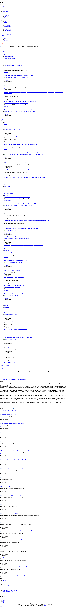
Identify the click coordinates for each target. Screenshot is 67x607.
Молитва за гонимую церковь (8, 37)
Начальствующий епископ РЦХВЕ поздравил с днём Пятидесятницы (14, 548)
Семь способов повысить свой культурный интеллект (14, 354)
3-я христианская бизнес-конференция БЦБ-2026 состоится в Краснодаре (18, 136)
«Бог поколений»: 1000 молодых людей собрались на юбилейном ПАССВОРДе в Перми (21, 228)
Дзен (3, 602)
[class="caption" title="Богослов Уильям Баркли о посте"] (9, 322)
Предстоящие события (5, 7)
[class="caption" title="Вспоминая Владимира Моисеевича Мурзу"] (11, 314)
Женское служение (7, 28)
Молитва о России (7, 36)
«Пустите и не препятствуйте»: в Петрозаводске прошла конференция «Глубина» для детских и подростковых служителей (24, 575)
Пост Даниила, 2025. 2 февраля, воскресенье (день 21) (14, 268)
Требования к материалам (6, 592)
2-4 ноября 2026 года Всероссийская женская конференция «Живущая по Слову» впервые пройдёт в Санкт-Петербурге (27, 220)
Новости (3, 20)
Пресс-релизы (4, 19)
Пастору (5, 312)
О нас (3, 12)
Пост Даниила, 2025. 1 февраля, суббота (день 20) (14, 277)
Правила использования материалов (7, 591)
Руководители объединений (8, 56)
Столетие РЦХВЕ (5, 11)
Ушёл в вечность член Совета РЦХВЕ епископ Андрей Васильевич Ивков (18, 75)
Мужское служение (7, 186)
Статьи (3, 368)
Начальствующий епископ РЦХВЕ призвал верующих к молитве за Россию (19, 109)
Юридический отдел (5, 44)
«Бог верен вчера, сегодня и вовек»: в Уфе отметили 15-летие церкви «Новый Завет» (17, 557)
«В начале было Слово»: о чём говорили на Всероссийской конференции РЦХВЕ (16, 566)
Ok (0, 605)
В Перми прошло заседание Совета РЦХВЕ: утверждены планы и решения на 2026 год (21, 101)
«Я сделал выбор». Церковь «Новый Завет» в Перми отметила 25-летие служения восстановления (23, 245)
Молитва (3, 35)
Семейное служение (7, 184)
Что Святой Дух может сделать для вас (11, 345)
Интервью (5, 39)
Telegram (3, 600)
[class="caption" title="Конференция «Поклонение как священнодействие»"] (12, 137)
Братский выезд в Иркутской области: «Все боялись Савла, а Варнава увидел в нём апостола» (23, 236)
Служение (3, 24)
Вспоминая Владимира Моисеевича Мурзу (12, 321)
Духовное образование (7, 30)
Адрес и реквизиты (7, 18)
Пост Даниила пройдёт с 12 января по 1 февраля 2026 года (15, 260)
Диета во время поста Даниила (10, 362)
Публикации (4, 38)
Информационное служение (8, 31)
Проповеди (6, 40)
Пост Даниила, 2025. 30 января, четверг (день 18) (14, 293)
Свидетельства (8, 33)
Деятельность (6, 17)
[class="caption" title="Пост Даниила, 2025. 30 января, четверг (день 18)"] (12, 287)
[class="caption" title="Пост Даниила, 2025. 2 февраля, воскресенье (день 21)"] (13, 262)
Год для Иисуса (6, 195)
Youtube (3, 599)
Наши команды (8, 34)
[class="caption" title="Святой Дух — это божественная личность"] (11, 339)
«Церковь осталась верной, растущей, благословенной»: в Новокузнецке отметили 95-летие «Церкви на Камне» (26, 152)
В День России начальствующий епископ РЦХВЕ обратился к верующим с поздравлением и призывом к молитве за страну (28, 160)
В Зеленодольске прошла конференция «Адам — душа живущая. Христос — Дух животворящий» (23, 169)
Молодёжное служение (7, 26)
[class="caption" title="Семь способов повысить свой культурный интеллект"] (12, 347)
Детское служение (7, 25)
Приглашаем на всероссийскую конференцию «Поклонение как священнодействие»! (21, 144)
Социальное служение (7, 29)
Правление (5, 13)
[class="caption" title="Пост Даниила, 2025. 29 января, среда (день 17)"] (11, 295)
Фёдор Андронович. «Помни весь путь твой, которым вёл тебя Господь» (18, 337)
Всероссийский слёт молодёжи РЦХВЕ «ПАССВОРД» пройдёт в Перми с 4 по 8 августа (17, 502)
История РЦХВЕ (6, 15)
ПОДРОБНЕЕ (2, 606)
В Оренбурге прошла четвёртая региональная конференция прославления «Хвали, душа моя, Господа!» (24, 177)
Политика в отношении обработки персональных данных (11, 589)
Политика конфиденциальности (7, 588)
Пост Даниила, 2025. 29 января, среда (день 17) (13, 301)
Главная (3, 6)
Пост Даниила (6, 250)
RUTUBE (3, 601)
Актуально (5, 23)
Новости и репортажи (9, 32)
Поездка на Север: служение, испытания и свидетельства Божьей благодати (19, 83)
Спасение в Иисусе (12, 408)
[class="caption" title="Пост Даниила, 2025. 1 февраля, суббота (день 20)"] (12, 270)
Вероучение (6, 16)
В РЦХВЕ (5, 21)
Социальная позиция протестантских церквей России (13, 65)
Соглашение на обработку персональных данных (10, 590)
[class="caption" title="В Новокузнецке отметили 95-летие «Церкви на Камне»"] (9, 504)
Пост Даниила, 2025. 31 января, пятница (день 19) (14, 285)
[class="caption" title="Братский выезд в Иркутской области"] (10, 230)
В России (5, 22)
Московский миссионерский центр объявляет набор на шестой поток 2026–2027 (20, 203)
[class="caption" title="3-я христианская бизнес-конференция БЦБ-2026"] (12, 129)
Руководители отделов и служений (9, 14)
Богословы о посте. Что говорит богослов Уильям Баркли (15, 329)
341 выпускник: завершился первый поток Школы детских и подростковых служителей (21, 211)
